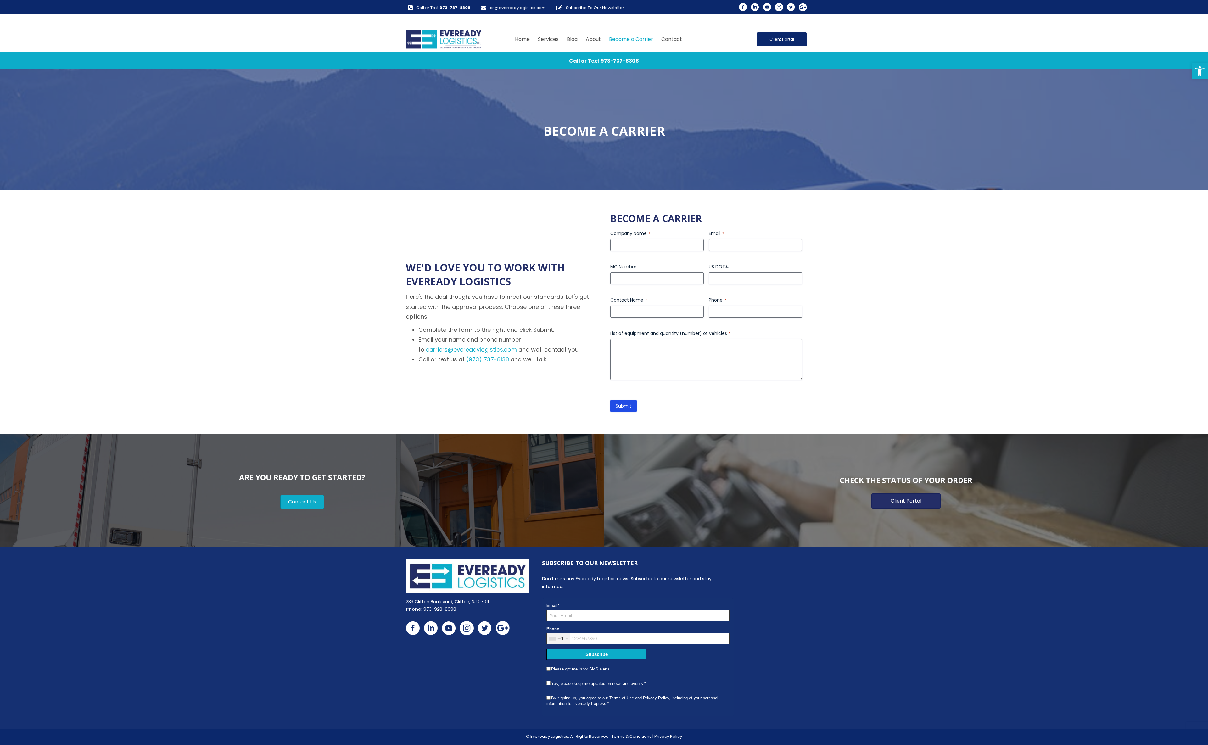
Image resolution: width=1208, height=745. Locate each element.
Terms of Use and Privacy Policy (639, 698)
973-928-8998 (439, 609)
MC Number (623, 267)
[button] (1200, 71)
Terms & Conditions (632, 736)
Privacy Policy (668, 736)
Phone (717, 300)
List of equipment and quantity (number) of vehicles (670, 333)
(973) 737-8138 (487, 359)
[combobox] (558, 638)
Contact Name (628, 300)
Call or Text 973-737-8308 (604, 60)
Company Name (630, 233)
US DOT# (719, 267)
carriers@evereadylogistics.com (471, 349)
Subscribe (596, 654)
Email (716, 233)
